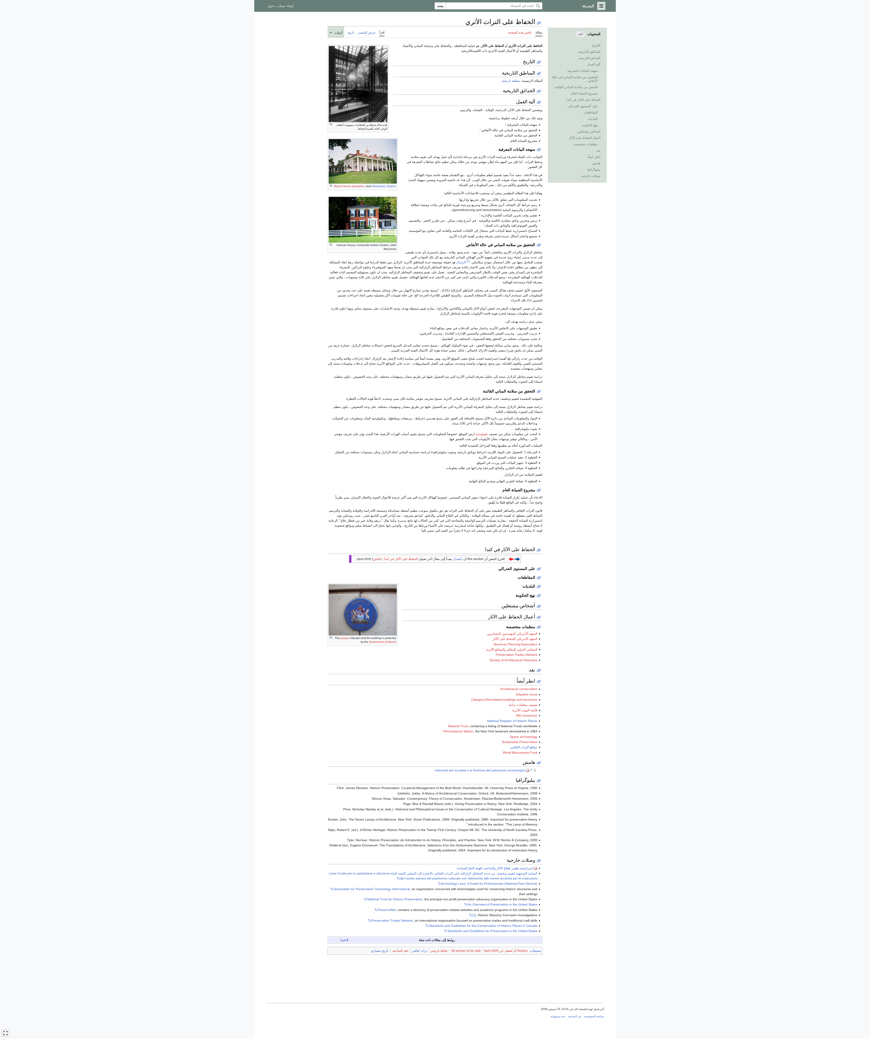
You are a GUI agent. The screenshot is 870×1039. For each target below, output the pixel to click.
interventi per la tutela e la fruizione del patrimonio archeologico (480, 770)
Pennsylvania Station (458, 731)
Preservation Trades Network (516, 654)
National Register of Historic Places (512, 721)
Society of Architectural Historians (513, 660)
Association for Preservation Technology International (372, 889)
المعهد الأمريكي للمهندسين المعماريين (512, 633)
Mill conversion (526, 715)
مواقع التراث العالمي (523, 747)
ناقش (377, 559)
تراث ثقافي (419, 950)
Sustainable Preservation (519, 742)
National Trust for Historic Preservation (395, 899)
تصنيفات (535, 950)
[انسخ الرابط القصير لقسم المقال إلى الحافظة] (539, 62)
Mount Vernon (342, 186)
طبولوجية (482, 434)
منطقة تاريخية (511, 80)
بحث (440, 6)
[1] (468, 260)
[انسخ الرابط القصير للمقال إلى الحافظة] (539, 23)
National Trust (458, 726)
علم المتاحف (400, 950)
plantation (358, 186)
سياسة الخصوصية (594, 1016)
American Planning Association (515, 644)
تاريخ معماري (379, 950)
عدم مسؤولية (558, 1016)
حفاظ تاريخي (439, 950)
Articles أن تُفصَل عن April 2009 (506, 950)
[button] (601, 6)
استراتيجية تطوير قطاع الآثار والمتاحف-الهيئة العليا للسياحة (495, 868)
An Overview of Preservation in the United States (502, 904)
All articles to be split (466, 950)
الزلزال (461, 262)
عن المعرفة (574, 1016)
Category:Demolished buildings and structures (504, 699)
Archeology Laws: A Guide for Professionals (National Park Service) (489, 883)
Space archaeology (523, 737)
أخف (580, 34)
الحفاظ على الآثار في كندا (401, 559)
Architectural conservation (518, 689)
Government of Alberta (382, 642)
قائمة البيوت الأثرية (524, 710)
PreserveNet (387, 910)
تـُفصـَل (457, 559)
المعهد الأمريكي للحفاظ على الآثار (515, 639)
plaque (345, 638)
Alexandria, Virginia (384, 186)
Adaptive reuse (526, 694)
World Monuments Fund (520, 752)
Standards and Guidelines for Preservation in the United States (492, 931)
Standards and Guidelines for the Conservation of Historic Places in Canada (483, 926)
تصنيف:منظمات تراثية (523, 705)
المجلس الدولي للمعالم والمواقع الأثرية (511, 649)
